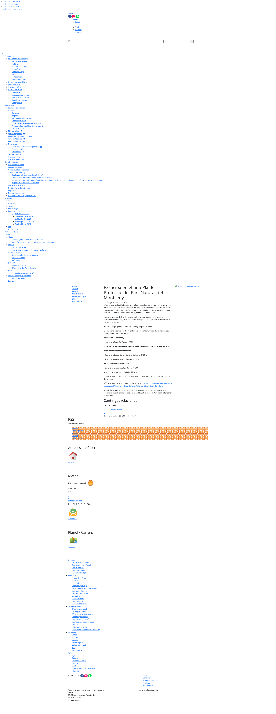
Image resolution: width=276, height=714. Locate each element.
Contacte (71, 13)
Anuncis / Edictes (78, 591)
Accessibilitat (148, 685)
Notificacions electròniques (83, 622)
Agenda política (78, 430)
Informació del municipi (81, 562)
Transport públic (78, 570)
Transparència (77, 601)
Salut (74, 666)
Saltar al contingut (10, 4)
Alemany (78, 30)
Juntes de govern (78, 586)
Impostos (75, 624)
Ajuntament (73, 575)
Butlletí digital (77, 294)
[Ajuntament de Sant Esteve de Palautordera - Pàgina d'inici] (87, 45)
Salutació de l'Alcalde (80, 578)
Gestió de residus (79, 660)
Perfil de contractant (80, 593)
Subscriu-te (72, 519)
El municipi (72, 560)
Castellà (78, 24)
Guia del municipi (79, 573)
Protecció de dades (150, 680)
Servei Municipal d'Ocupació (83, 668)
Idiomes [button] (75, 19)
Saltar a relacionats (11, 6)
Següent (78, 501)
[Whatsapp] (77, 16)
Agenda (75, 291)
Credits (146, 675)
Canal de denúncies (79, 604)
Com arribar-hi (78, 567)
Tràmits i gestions (79, 617)
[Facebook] (70, 16)
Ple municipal (77, 583)
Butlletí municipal (79, 296)
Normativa (76, 596)
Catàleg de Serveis (79, 611)
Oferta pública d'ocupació (82, 614)
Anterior (71, 501)
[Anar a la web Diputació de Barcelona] (173, 702)
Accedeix (71, 462)
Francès (78, 32)
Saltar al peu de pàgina (12, 9)
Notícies (75, 288)
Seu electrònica (78, 598)
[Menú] (2, 53)
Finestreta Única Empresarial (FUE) (86, 629)
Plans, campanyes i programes (84, 588)
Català (77, 22)
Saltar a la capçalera (11, 1)
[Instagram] (74, 16)
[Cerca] (192, 41)
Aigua (74, 655)
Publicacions (77, 438)
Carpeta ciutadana (79, 619)
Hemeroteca (77, 301)
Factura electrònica (79, 627)
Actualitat (72, 632)
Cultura (75, 658)
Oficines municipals (80, 609)
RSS (73, 299)
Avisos (74, 286)
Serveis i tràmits (74, 606)
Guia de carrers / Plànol (81, 565)
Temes (70, 653)
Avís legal (146, 683)
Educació (75, 671)
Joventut (75, 663)
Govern (75, 580)
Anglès (78, 27)
